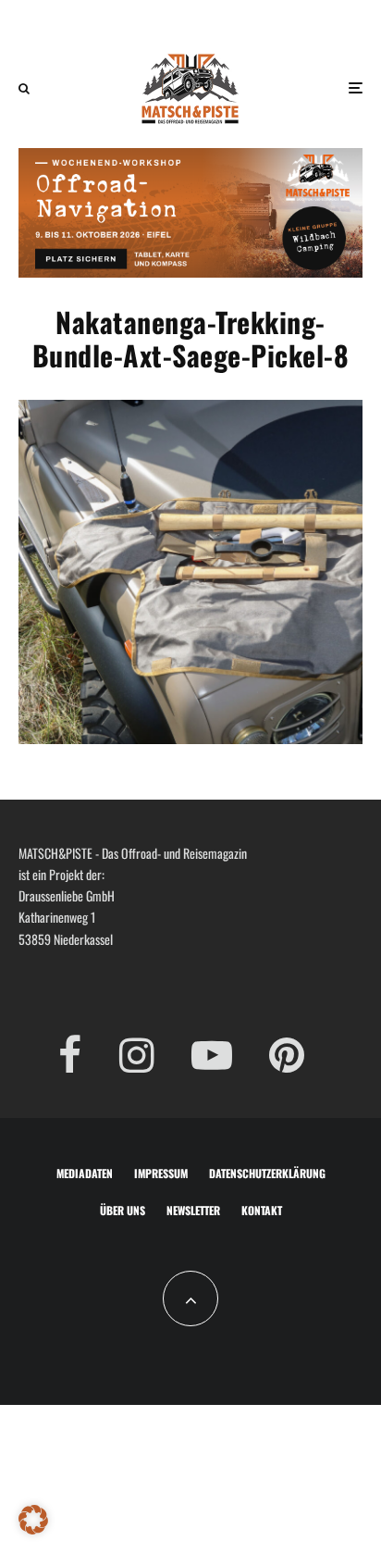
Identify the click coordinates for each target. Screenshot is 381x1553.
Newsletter (193, 1210)
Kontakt (261, 1210)
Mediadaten (84, 1173)
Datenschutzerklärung (267, 1173)
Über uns (122, 1210)
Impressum (161, 1173)
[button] (33, 1519)
